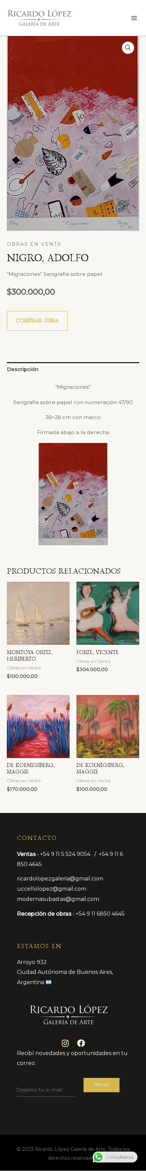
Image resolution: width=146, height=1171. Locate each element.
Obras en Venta (34, 244)
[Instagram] (65, 1043)
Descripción (22, 369)
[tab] (73, 369)
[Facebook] (81, 1043)
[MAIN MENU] (134, 18)
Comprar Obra (37, 320)
